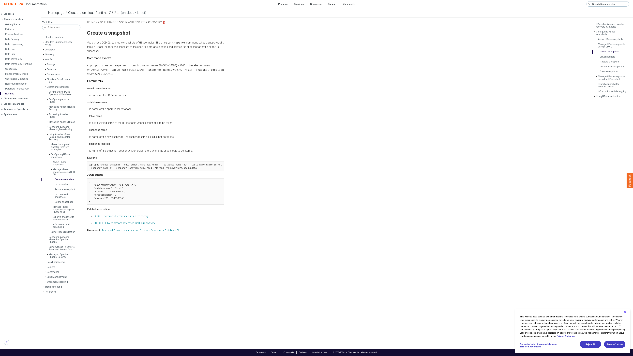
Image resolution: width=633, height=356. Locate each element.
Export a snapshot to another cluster (63, 218)
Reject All (590, 344)
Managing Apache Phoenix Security (58, 255)
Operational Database (58, 87)
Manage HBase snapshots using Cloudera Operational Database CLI (141, 230)
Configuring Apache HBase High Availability (60, 128)
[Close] (625, 312)
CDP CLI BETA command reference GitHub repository (124, 223)
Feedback (629, 181)
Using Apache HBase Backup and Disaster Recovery (59, 137)
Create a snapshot (64, 179)
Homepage (56, 13)
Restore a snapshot (65, 189)
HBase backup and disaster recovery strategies (60, 147)
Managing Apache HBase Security (62, 108)
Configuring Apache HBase (59, 100)
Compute (52, 69)
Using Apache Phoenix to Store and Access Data (62, 248)
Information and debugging (61, 225)
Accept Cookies (615, 344)
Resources (315, 4)
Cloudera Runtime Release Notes (59, 43)
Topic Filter (47, 22)
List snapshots (62, 184)
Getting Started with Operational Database (60, 93)
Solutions (299, 4)
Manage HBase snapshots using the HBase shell (63, 209)
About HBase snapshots (59, 163)
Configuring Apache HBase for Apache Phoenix (59, 239)
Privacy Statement (566, 336)
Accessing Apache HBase (58, 115)
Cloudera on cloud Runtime (87, 13)
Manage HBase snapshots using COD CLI (64, 172)
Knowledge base (319, 352)
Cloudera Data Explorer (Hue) (59, 80)
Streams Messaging (57, 282)
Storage (51, 64)
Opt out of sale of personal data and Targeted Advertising (538, 345)
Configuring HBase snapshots (60, 155)
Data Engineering (56, 262)
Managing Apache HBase (62, 122)
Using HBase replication (63, 232)
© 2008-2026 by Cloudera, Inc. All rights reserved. (355, 352)
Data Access (53, 74)
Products (282, 4)
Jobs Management (57, 277)
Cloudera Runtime (54, 37)
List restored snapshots (61, 195)
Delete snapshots (64, 202)
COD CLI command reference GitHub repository (121, 216)
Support (332, 4)
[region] (572, 331)
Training (303, 352)
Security (51, 267)
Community (349, 4)
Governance (53, 272)
